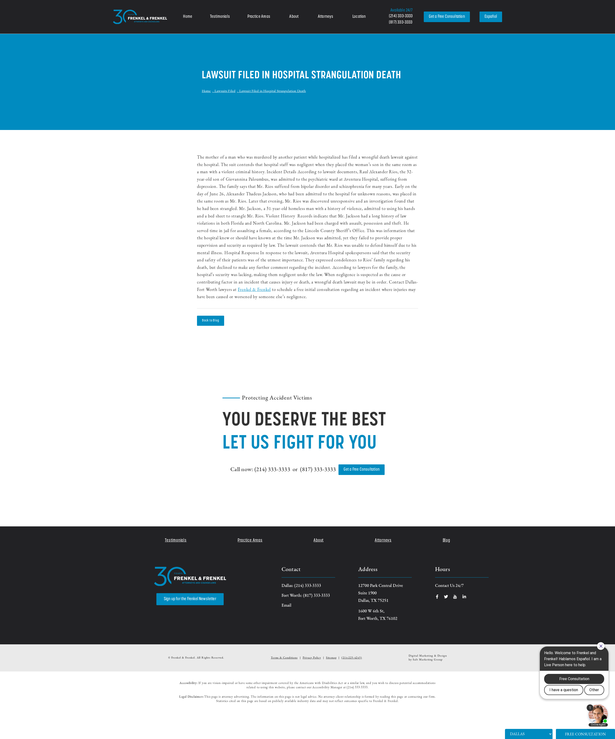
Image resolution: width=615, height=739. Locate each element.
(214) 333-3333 (401, 16)
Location (359, 17)
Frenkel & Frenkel (254, 290)
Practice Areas (258, 17)
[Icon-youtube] (455, 597)
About (294, 17)
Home (187, 17)
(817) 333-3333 (400, 22)
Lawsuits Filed (225, 91)
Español (491, 17)
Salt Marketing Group (428, 659)
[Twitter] (446, 597)
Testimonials (220, 17)
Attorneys (325, 17)
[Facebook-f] (437, 597)
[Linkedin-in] (464, 597)
